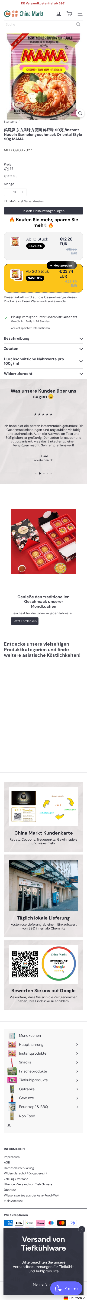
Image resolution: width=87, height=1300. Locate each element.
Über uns (10, 1190)
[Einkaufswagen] (69, 13)
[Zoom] (80, 113)
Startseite (10, 121)
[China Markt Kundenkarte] (43, 806)
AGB (7, 1162)
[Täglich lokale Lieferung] (43, 885)
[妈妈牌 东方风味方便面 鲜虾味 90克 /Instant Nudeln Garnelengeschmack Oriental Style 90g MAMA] (33, 707)
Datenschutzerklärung (19, 1168)
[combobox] (43, 24)
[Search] (78, 24)
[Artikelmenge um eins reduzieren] (8, 192)
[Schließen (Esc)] (81, 1229)
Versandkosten (34, 201)
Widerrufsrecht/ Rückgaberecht (25, 1173)
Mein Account (13, 1201)
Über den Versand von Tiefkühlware (28, 1184)
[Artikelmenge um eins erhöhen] (23, 192)
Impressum (12, 1157)
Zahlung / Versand (16, 1179)
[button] (75, 1298)
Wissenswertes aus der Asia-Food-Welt (31, 1195)
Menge (9, 184)
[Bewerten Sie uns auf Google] (43, 964)
